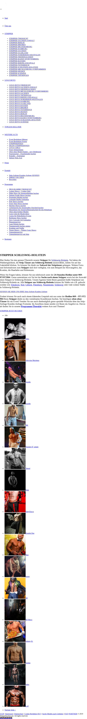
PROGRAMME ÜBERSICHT (20, 189)
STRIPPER (9, 34)
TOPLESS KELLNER (13, 127)
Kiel (22, 285)
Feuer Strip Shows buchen (18, 204)
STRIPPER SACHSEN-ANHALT (22, 41)
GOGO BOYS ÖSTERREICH (20, 110)
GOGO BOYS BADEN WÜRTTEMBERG (25, 118)
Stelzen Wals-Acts (15, 158)
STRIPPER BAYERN (17, 61)
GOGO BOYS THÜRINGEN (20, 95)
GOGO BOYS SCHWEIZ (19, 122)
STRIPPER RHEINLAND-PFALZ (22, 63)
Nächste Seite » (10, 710)
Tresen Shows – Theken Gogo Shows (22, 230)
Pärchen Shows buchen (17, 206)
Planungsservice (15, 222)
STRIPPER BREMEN (17, 45)
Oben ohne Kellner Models (19, 212)
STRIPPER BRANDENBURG (20, 47)
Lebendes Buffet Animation (19, 199)
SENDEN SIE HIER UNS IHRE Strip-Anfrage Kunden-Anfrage (23, 292)
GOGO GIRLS (14, 148)
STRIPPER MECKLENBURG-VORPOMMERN (27, 69)
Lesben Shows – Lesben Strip (19, 191)
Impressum (9, 714)
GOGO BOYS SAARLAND (20, 104)
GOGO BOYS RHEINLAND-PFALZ (23, 97)
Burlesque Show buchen (18, 218)
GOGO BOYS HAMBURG (19, 101)
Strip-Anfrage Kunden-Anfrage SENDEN (24, 175)
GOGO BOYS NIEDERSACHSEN (22, 89)
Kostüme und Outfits (16, 228)
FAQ (66, 714)
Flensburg (37, 285)
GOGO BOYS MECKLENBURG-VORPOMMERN (28, 91)
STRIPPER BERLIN (17, 43)
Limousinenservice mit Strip (19, 234)
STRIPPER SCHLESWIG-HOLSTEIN (23, 67)
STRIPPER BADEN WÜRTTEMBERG (24, 59)
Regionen (8, 239)
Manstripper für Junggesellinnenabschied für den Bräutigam (30, 210)
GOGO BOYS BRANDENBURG (22, 116)
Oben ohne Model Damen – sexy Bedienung (25, 152)
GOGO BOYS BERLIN (18, 114)
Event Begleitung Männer (18, 139)
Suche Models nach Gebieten (52, 714)
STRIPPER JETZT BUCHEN (11, 311)
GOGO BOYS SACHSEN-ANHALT (23, 87)
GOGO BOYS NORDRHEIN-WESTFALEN (26, 99)
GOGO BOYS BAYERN (18, 106)
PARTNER (73, 714)
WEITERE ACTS (11, 135)
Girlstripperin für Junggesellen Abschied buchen (26, 208)
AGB (2, 714)
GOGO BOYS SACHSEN (19, 93)
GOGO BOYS (10, 80)
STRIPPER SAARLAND (18, 53)
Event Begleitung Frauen (18, 141)
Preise (7, 163)
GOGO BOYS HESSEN (18, 112)
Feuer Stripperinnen (16, 150)
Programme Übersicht (31, 306)
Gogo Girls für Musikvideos (19, 214)
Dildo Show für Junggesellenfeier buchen (24, 193)
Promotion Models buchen (18, 197)
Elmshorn (15, 285)
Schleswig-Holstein (59, 260)
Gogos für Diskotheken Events (20, 216)
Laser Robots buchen (16, 224)
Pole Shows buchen (16, 202)
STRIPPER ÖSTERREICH (19, 65)
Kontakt (7, 170)
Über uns (8, 26)
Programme (9, 184)
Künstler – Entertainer (17, 156)
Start (6, 18)
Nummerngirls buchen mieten (19, 226)
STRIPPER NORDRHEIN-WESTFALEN (24, 55)
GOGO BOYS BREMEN (18, 108)
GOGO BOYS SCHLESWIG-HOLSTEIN (25, 120)
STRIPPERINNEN (16, 144)
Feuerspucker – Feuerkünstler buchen (22, 154)
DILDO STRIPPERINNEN (19, 146)
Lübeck (28, 285)
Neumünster (48, 285)
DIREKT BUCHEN (16, 177)
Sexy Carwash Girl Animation (20, 220)
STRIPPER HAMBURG (18, 49)
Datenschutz (18, 714)
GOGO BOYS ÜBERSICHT (20, 85)
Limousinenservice (16, 232)
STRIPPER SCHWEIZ (17, 73)
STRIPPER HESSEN (17, 71)
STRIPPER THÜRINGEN (19, 75)
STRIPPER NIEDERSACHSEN (21, 57)
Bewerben (12, 179)
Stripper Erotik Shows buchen (20, 195)
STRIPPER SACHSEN (17, 51)
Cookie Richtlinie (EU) (32, 714)
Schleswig (59, 285)
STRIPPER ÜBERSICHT (18, 38)
